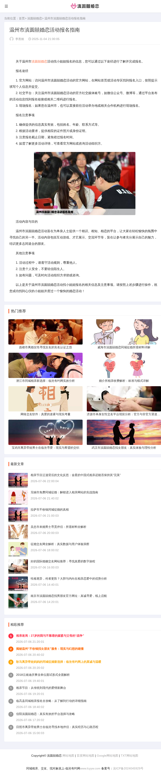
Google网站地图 (107, 755)
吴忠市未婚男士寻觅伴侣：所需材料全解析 (58, 526)
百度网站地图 (85, 755)
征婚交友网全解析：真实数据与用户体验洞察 (60, 544)
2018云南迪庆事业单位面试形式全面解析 (43, 674)
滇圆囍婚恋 (34, 18)
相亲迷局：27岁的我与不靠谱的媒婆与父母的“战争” (50, 635)
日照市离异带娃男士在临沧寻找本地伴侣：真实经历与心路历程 (57, 727)
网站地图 (68, 755)
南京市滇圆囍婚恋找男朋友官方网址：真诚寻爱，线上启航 (69, 595)
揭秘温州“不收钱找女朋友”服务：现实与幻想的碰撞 (50, 648)
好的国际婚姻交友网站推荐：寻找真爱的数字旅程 (63, 561)
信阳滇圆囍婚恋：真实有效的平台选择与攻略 (45, 714)
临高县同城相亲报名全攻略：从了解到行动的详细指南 (51, 700)
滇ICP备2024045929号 (128, 768)
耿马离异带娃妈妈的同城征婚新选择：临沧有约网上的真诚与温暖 (58, 661)
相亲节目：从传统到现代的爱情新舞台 (41, 687)
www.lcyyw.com (90, 768)
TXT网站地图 (129, 755)
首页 (22, 18)
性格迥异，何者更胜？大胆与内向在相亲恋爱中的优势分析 (69, 578)
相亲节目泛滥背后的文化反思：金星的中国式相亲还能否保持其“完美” (76, 475)
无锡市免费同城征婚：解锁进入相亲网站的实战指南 (64, 492)
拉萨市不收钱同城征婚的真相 (50, 509)
